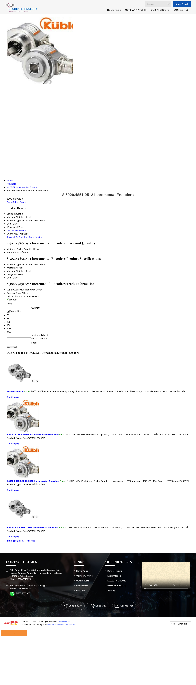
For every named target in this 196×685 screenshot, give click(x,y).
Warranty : (87, 391)
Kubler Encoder (15, 391)
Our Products (160, 9)
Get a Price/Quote (16, 202)
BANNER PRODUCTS (116, 585)
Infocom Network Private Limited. (61, 624)
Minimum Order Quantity (20, 249)
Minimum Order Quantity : (62, 391)
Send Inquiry (35, 237)
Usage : (144, 391)
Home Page (114, 9)
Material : (109, 391)
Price (9, 252)
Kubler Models (114, 575)
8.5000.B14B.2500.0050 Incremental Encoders (32, 527)
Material (11, 271)
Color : (128, 391)
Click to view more (16, 230)
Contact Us (181, 9)
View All (111, 590)
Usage (10, 274)
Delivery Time (14, 293)
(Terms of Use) (63, 621)
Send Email (181, 4)
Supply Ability (14, 289)
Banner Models (114, 570)
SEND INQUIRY (14, 541)
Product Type (14, 264)
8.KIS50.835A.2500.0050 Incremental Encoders (33, 481)
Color (9, 277)
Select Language (179, 624)
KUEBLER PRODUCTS (116, 580)
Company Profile (136, 9)
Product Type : (170, 391)
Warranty (12, 267)
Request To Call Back (18, 237)
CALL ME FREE (28, 541)
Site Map (80, 590)
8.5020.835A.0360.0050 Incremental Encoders (33, 434)
